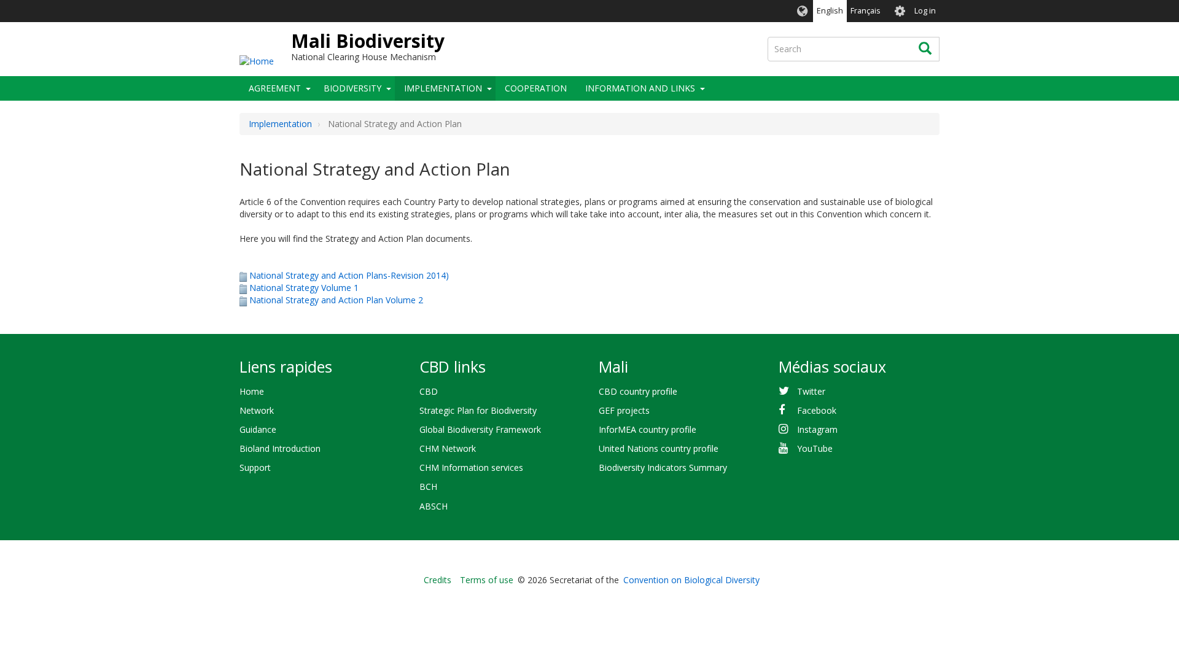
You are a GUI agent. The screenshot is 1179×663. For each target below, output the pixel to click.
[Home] (256, 60)
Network (256, 410)
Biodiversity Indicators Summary (663, 467)
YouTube (815, 448)
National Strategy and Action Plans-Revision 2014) (349, 275)
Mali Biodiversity (368, 40)
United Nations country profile (658, 448)
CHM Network (447, 448)
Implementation (443, 88)
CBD (428, 391)
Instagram (817, 429)
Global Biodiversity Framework (480, 429)
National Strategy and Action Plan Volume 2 (336, 300)
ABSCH (433, 506)
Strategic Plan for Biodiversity (478, 410)
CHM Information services (471, 467)
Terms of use (486, 580)
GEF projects (624, 410)
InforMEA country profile (647, 429)
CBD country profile (638, 391)
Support (255, 467)
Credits (437, 580)
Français (865, 11)
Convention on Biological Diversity (691, 580)
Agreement (275, 88)
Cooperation (536, 88)
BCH (428, 486)
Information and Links (640, 88)
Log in (925, 11)
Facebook (816, 410)
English (830, 11)
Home (251, 391)
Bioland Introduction (280, 448)
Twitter (811, 391)
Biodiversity (352, 88)
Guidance (257, 429)
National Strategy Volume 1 (304, 287)
